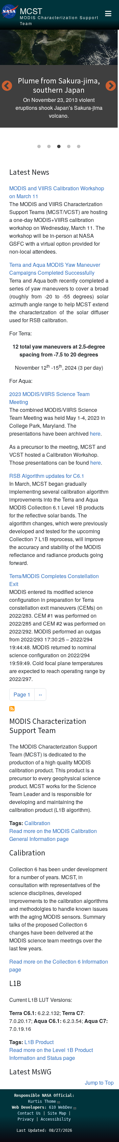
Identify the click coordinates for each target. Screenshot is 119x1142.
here (95, 433)
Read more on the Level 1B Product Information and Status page (51, 1054)
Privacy (26, 1119)
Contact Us (29, 1113)
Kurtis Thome (42, 1101)
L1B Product (39, 1042)
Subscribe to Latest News (12, 708)
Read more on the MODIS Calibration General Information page (53, 835)
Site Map (57, 1113)
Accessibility (56, 1119)
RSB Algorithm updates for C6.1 (46, 475)
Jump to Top (99, 1082)
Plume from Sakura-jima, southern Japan (59, 85)
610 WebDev (60, 1107)
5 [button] (78, 146)
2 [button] (49, 146)
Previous (7, 86)
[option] (59, 79)
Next (111, 86)
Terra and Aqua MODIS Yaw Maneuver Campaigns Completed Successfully (54, 268)
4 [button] (68, 146)
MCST (31, 10)
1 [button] (39, 146)
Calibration (37, 823)
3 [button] (59, 146)
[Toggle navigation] (108, 14)
